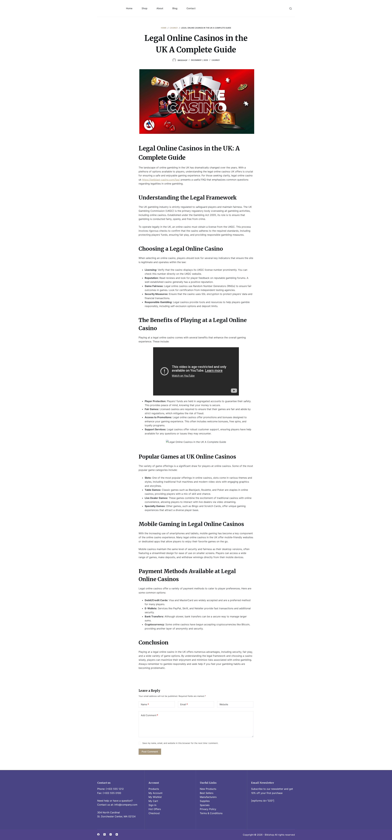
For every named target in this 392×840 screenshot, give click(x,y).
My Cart (153, 800)
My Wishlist (155, 797)
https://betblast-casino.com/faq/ (161, 179)
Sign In (152, 805)
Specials (204, 805)
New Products (208, 788)
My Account (155, 793)
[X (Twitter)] (104, 834)
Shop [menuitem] (144, 8)
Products (154, 788)
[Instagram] (110, 834)
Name (145, 704)
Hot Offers (155, 809)
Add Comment (149, 715)
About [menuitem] (159, 8)
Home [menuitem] (129, 8)
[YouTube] (117, 834)
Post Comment (150, 751)
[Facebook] (98, 834)
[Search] (290, 8)
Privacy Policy (208, 809)
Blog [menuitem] (174, 8)
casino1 (216, 60)
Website (223, 704)
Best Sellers (206, 793)
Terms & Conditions (211, 813)
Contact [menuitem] (191, 8)
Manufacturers (208, 797)
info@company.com (125, 804)
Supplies (205, 800)
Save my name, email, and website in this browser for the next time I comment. (180, 743)
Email (184, 704)
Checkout (154, 813)
